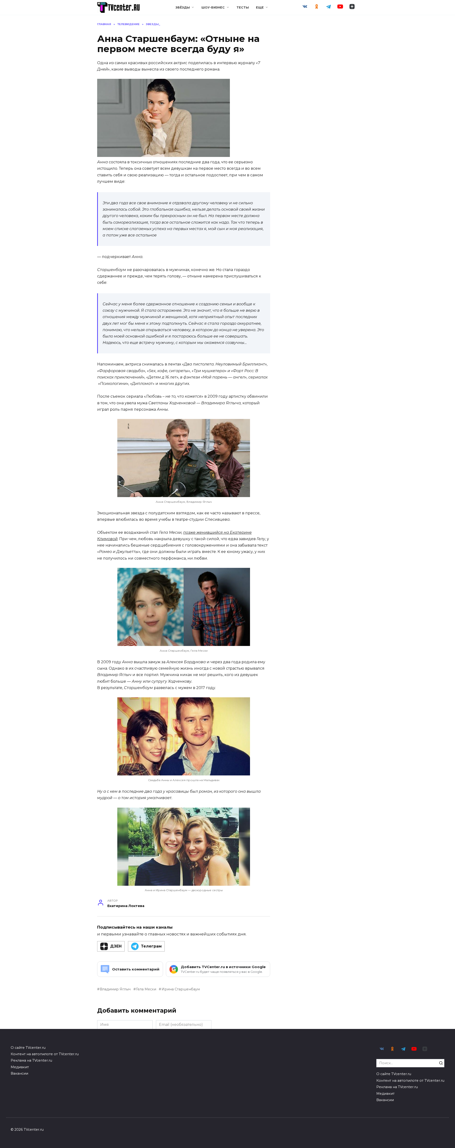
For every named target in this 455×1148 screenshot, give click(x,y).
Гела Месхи (146, 989)
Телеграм (151, 946)
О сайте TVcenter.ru (28, 1048)
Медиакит (20, 1067)
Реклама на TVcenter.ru (31, 1060)
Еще (260, 7)
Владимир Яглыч (115, 989)
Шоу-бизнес (213, 7)
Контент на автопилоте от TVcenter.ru (45, 1054)
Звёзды (183, 7)
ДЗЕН (116, 946)
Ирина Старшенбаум (181, 989)
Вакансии (19, 1073)
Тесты (243, 7)
